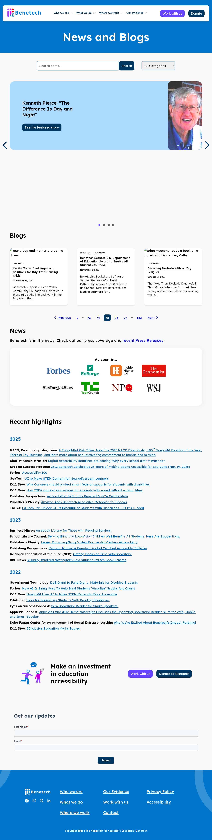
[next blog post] (207, 145)
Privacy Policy (160, 791)
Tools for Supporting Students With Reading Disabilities (68, 600)
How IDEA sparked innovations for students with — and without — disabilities (84, 490)
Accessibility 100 (34, 472)
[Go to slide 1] (99, 225)
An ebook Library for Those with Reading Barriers (73, 530)
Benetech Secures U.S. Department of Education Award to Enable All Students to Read (105, 261)
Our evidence (134, 12)
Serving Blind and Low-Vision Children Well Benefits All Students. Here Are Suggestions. (114, 536)
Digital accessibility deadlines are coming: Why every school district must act (106, 461)
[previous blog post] (4, 145)
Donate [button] (196, 13)
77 (125, 318)
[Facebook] (27, 801)
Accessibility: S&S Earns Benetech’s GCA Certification (87, 496)
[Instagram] (34, 801)
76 (116, 318)
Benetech (18, 263)
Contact (111, 812)
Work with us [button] (172, 13)
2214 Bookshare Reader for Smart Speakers (84, 606)
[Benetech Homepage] (37, 793)
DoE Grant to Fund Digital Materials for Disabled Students (94, 582)
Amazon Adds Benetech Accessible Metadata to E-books (84, 502)
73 (89, 318)
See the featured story (42, 127)
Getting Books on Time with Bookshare (102, 554)
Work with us (115, 802)
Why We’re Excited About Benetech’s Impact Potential (155, 622)
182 (139, 318)
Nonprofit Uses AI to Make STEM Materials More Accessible (72, 594)
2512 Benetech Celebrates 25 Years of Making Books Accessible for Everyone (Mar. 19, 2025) (120, 467)
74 (98, 318)
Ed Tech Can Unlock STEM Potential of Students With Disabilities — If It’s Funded (83, 508)
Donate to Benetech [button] (174, 674)
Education (99, 253)
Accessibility (159, 802)
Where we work (109, 12)
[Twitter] (41, 801)
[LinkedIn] (48, 801)
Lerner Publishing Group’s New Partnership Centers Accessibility (89, 542)
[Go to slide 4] (113, 225)
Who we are (61, 12)
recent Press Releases (142, 340)
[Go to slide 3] (109, 225)
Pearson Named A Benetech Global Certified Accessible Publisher (98, 548)
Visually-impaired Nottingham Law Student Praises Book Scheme (76, 560)
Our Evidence (116, 791)
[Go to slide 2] (104, 225)
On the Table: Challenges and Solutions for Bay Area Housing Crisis (35, 272)
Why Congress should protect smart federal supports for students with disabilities (88, 484)
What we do (84, 12)
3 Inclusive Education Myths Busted (53, 628)
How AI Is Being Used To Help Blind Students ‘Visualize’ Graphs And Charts (78, 588)
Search (126, 66)
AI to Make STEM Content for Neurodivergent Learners (67, 478)
